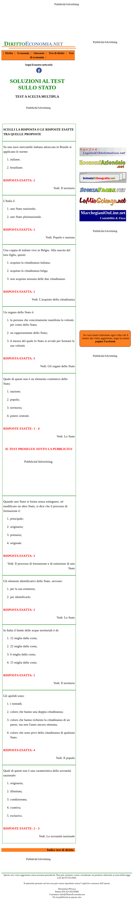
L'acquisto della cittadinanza (57, 299)
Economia (23, 53)
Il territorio (68, 188)
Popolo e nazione (64, 237)
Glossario (38, 53)
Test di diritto (56, 53)
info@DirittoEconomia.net (72, 894)
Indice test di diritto (60, 850)
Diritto (9, 53)
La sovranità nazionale (60, 836)
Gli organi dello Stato (61, 366)
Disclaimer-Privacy (67, 889)
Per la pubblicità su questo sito (67, 897)
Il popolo (69, 758)
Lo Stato (69, 436)
